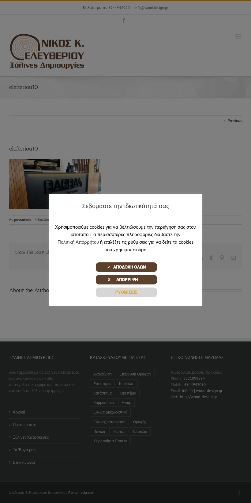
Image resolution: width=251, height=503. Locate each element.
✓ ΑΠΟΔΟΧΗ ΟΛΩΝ (126, 267)
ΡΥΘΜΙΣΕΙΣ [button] (126, 292)
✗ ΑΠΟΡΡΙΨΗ (126, 279)
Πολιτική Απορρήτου (78, 242)
